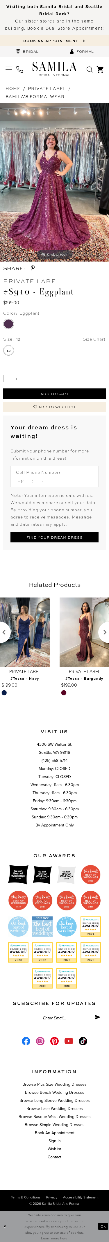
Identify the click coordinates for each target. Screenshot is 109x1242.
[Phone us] (19, 69)
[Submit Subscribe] (98, 1018)
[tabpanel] (54, 182)
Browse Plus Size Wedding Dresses (54, 1084)
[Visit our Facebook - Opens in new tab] (26, 1041)
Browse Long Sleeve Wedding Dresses (54, 1100)
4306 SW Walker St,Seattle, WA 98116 (54, 748)
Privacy (51, 1197)
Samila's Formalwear (35, 96)
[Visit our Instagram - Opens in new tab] (40, 1041)
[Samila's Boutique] (55, 69)
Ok (103, 1226)
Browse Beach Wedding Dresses (54, 1092)
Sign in (55, 1140)
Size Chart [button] (94, 339)
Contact (54, 1157)
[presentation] (41, 632)
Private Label (47, 88)
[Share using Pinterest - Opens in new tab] (33, 268)
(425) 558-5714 (55, 760)
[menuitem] (27, 51)
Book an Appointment (54, 1132)
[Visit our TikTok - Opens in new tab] (83, 1041)
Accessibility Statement (80, 1197)
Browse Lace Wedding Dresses (54, 1108)
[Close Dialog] (5, 1226)
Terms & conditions (25, 1197)
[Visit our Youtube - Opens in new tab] (69, 1041)
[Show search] (90, 69)
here (63, 1238)
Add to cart (54, 393)
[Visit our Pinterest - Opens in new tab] (54, 1041)
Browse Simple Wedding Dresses (55, 1124)
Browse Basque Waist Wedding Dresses (55, 1116)
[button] (8, 69)
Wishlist (54, 1149)
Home (13, 88)
